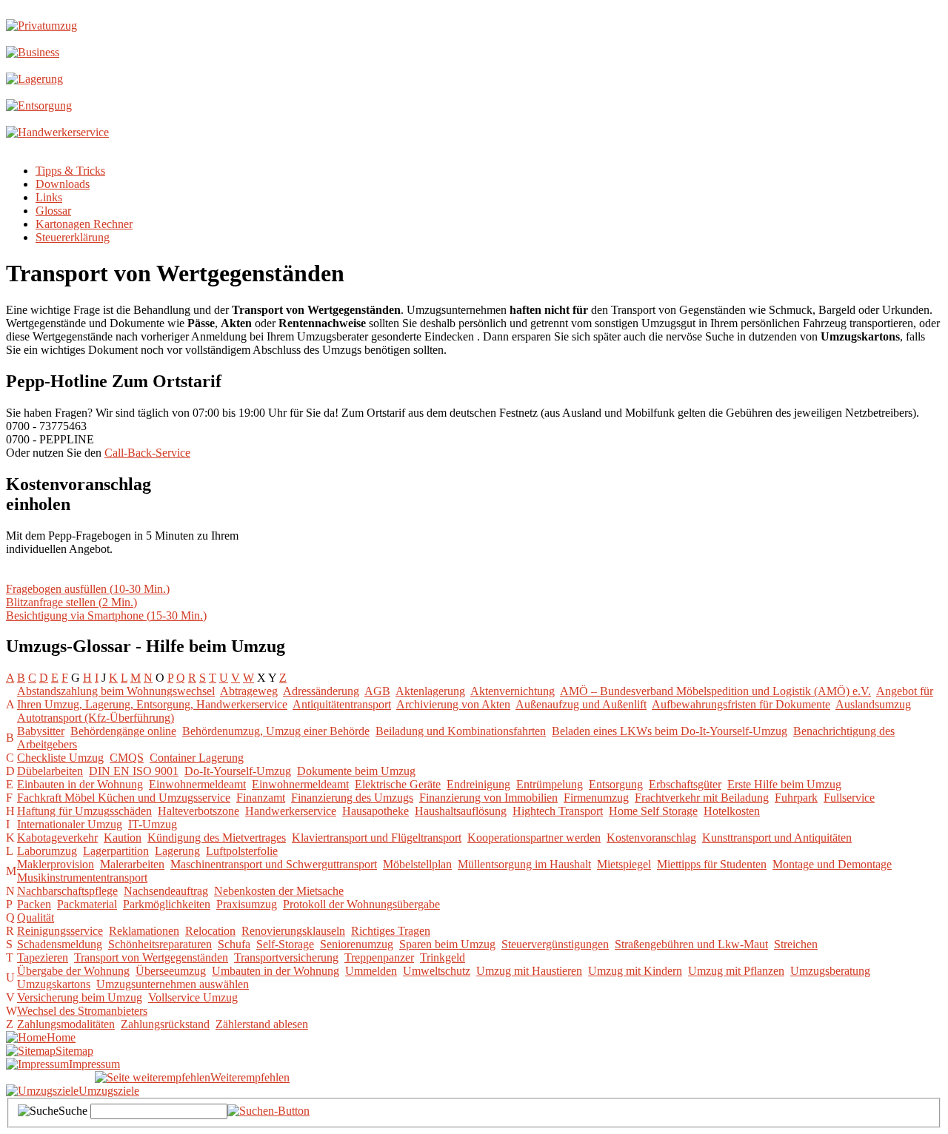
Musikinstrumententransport (82, 877)
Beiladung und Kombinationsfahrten (460, 731)
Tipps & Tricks (70, 170)
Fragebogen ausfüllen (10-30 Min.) (88, 589)
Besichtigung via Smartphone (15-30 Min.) (106, 615)
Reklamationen (144, 931)
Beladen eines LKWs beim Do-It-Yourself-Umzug (669, 731)
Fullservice (849, 797)
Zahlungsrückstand (165, 1024)
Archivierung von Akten (453, 704)
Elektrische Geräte (398, 784)
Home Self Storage (653, 811)
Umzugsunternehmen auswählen (172, 984)
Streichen (796, 944)
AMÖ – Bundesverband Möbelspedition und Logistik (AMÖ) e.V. (715, 691)
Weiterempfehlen (250, 1077)
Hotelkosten (732, 811)
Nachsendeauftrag (166, 891)
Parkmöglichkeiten (166, 904)
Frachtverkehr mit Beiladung (702, 797)
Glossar (53, 210)
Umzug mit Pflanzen (736, 970)
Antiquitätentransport (342, 704)
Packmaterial (87, 904)
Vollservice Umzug (193, 997)
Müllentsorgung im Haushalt (524, 864)
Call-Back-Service (147, 452)
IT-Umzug (152, 824)
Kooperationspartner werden (534, 837)
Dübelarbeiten (50, 771)
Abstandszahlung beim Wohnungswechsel (116, 691)
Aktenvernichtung (512, 691)
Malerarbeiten (132, 864)
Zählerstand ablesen (262, 1024)
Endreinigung (478, 784)
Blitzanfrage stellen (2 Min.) (71, 602)
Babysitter (40, 731)
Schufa (234, 944)
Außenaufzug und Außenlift (581, 704)
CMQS (127, 757)
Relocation (210, 931)
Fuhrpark (796, 797)
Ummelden (371, 970)
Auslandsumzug (873, 704)
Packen (34, 904)
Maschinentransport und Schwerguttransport (273, 864)
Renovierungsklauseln (293, 931)
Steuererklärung (73, 237)
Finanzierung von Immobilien (488, 797)
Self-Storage (285, 944)
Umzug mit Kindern (635, 970)
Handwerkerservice (290, 811)
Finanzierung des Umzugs (352, 797)
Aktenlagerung (430, 691)
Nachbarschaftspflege (67, 891)
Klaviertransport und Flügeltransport (376, 837)
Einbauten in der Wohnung (80, 784)
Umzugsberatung (830, 970)
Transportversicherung (286, 957)
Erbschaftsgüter (685, 784)
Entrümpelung (549, 784)
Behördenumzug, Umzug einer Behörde (276, 731)
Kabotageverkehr (57, 837)
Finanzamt (260, 797)
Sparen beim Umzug (447, 944)
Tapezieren (42, 957)
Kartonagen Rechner (84, 224)
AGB (377, 691)
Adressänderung (321, 691)
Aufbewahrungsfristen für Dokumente (741, 704)
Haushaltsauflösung (461, 811)
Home (61, 1037)
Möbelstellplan (417, 864)
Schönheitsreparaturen (160, 944)
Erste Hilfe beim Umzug (784, 784)
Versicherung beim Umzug (79, 997)
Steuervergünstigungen (555, 944)
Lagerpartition (116, 851)
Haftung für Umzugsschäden (84, 811)
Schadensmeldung (59, 944)
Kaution (122, 837)
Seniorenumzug (356, 944)
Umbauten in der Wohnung (275, 970)
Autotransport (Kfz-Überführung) (95, 717)
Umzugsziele (109, 1090)
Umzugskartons (53, 984)
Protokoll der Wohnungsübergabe (361, 904)
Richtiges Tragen (390, 931)
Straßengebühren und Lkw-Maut (691, 944)
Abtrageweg (249, 691)
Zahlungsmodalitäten (66, 1024)
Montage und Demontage (832, 864)
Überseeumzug (171, 970)
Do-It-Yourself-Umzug (237, 771)
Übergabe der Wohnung (73, 970)
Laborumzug (47, 851)
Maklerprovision (55, 864)
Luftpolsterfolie (242, 851)
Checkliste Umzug (60, 757)
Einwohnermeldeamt (197, 784)
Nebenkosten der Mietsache (279, 891)
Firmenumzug (596, 797)
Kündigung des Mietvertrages (216, 837)
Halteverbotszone (198, 811)
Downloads (63, 184)
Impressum (94, 1064)
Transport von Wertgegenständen (151, 957)
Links (49, 197)
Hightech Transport (558, 811)
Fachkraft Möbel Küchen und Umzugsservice (123, 797)
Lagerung (177, 851)
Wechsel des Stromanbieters (82, 1010)
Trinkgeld (442, 957)
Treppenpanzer (379, 957)
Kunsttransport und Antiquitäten (777, 837)
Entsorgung (616, 784)
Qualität (35, 917)
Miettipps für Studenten (712, 864)
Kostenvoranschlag (651, 837)
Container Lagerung (197, 757)
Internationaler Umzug (69, 824)
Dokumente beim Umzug (356, 771)
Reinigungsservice (60, 931)
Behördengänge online (123, 731)
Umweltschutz (436, 970)
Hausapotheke (375, 811)
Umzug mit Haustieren (529, 970)
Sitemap (74, 1050)
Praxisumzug (246, 904)
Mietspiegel (624, 864)
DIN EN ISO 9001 (133, 771)
